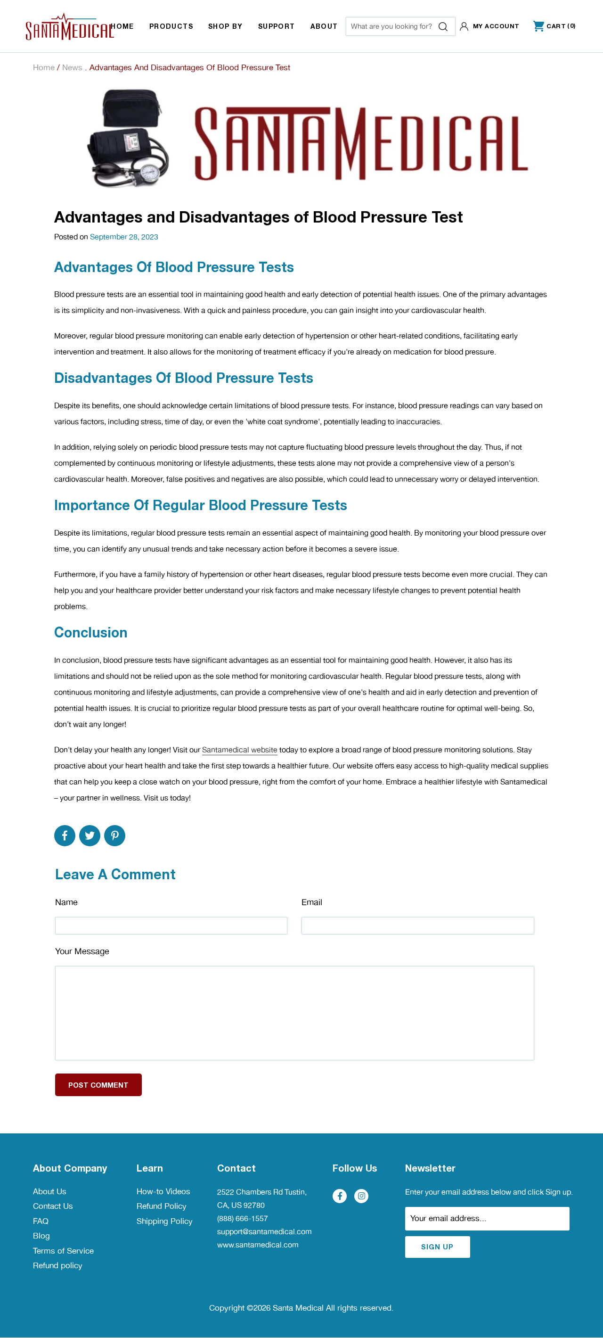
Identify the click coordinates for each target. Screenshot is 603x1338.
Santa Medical (298, 1308)
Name (66, 902)
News (72, 67)
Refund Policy (162, 1206)
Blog (41, 1235)
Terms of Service (63, 1250)
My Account (496, 26)
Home (44, 67)
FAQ (41, 1221)
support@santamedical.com (264, 1231)
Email (312, 902)
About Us (49, 1191)
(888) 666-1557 (242, 1218)
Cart (549, 27)
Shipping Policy (165, 1221)
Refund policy (57, 1265)
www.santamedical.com (258, 1244)
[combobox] (401, 26)
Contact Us (53, 1206)
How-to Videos (163, 1191)
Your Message (82, 951)
